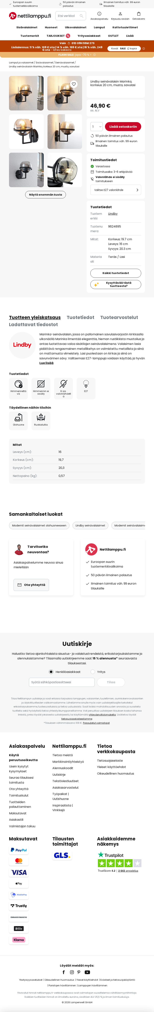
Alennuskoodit (62, 768)
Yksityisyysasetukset (30, 979)
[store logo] (30, 16)
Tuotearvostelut (119, 317)
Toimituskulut (19, 795)
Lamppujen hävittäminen (92, 985)
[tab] (35, 317)
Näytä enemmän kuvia (45, 195)
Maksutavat (17, 813)
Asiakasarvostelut (65, 787)
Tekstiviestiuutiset (65, 781)
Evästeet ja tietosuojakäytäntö (117, 979)
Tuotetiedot (80, 317)
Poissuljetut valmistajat (96, 722)
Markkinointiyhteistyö (68, 762)
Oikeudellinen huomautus (115, 773)
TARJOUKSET (56, 36)
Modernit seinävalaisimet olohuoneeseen (39, 525)
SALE (124, 48)
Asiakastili (16, 820)
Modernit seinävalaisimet (131, 525)
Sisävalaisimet (44, 62)
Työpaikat (59, 794)
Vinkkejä (58, 810)
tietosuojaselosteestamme (76, 718)
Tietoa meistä (62, 755)
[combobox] (71, 15)
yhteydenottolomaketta (102, 714)
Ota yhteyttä (18, 789)
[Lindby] (22, 345)
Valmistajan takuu (22, 826)
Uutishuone (60, 799)
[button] (26, 131)
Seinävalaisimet (64, 62)
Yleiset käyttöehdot (111, 767)
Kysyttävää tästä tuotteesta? (118, 284)
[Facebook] (66, 972)
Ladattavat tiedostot (33, 324)
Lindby (113, 214)
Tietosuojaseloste (110, 760)
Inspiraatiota (61, 805)
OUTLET (113, 36)
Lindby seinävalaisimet (90, 525)
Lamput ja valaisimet (21, 62)
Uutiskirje (59, 775)
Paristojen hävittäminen (62, 985)
